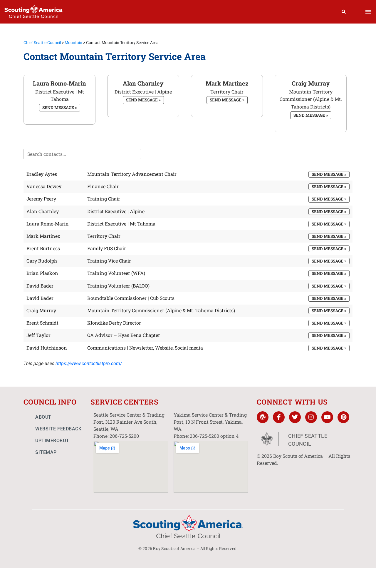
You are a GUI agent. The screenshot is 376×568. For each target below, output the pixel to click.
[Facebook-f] (279, 417)
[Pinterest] (343, 417)
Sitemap (46, 452)
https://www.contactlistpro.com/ (89, 363)
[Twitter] (295, 417)
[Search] (344, 11)
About (43, 417)
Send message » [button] (59, 107)
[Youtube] (327, 417)
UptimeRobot (52, 440)
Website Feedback (58, 429)
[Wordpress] (262, 417)
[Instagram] (311, 417)
